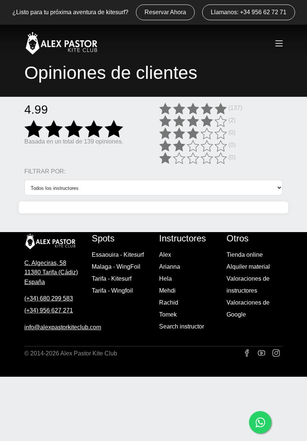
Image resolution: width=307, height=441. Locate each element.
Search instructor (181, 326)
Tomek (168, 314)
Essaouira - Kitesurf (118, 255)
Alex (165, 255)
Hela (165, 278)
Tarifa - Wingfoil (112, 290)
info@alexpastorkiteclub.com (62, 327)
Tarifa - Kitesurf (111, 278)
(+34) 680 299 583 (48, 298)
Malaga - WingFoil (116, 266)
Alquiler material (248, 266)
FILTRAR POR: (45, 171)
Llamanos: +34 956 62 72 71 (248, 12)
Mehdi (167, 290)
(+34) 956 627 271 (48, 310)
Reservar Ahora (165, 12)
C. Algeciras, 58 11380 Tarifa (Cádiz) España (51, 272)
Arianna (169, 266)
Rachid (168, 302)
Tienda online (245, 255)
